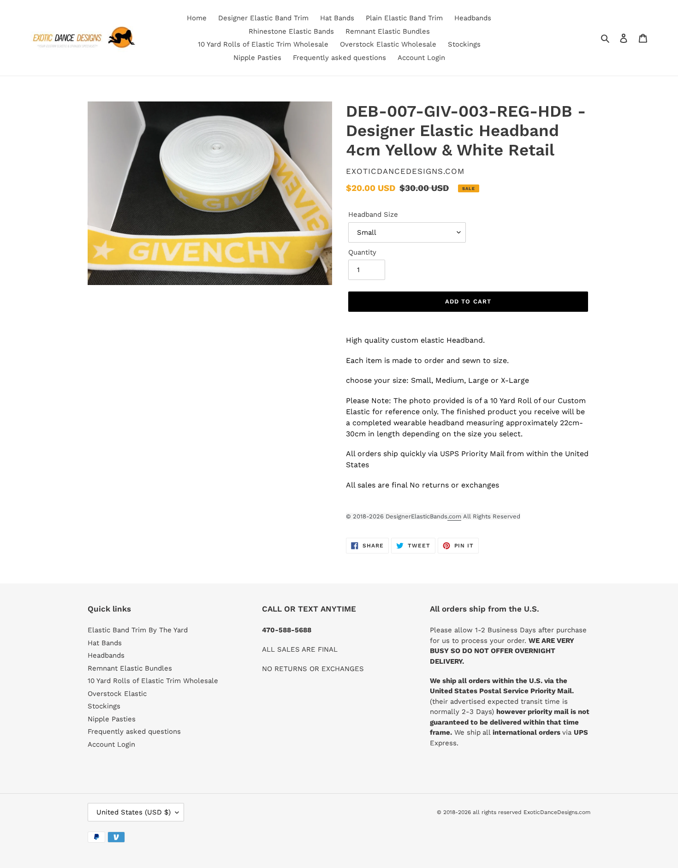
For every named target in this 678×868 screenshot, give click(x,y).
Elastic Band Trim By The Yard (138, 630)
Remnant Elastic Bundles (130, 668)
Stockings (104, 706)
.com (454, 516)
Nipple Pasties (112, 719)
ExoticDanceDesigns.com (556, 812)
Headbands (106, 655)
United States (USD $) (133, 812)
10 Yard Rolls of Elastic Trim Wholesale (153, 681)
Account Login (111, 744)
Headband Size (373, 214)
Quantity (362, 252)
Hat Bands (105, 643)
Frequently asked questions (134, 731)
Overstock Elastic (117, 694)
